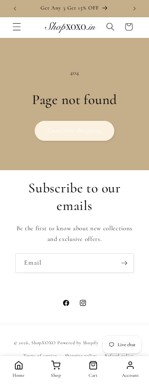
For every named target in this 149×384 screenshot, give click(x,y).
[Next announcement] (134, 8)
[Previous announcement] (14, 8)
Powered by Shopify (78, 343)
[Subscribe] (124, 263)
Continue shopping (74, 130)
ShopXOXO (43, 343)
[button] (17, 27)
